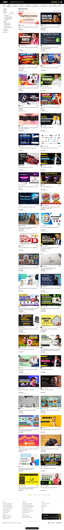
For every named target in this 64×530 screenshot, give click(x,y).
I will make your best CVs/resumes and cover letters (50, 288)
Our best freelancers (25, 512)
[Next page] (50, 495)
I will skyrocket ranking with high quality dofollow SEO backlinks (50, 28)
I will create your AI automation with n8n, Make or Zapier (28, 187)
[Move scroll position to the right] (60, 5)
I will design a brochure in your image (25, 167)
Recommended (57, 11)
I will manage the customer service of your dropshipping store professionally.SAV (26, 469)
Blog (42, 509)
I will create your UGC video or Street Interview (50, 67)
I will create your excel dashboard (47, 127)
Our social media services (7, 510)
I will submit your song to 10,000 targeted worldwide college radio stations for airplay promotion (28, 309)
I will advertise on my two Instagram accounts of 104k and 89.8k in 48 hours (28, 449)
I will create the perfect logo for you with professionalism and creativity (48, 269)
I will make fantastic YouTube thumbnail (48, 468)
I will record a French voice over (47, 389)
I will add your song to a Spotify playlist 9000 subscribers (27, 411)
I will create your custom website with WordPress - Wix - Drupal (28, 370)
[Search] (23, 2)
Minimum (4, 12)
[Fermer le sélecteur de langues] (37, 528)
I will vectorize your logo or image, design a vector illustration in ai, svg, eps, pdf (50, 208)
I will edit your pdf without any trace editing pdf (27, 247)
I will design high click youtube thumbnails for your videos (50, 108)
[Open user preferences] (62, 2)
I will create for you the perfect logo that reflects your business (28, 89)
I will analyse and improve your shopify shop (49, 487)
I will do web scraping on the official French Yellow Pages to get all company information (28, 488)
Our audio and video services (7, 506)
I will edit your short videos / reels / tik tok (26, 389)
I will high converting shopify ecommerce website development (50, 309)
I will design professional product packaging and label (27, 289)
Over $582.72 (7, 19)
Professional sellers (8, 23)
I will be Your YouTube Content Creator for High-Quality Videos (50, 449)
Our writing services (6, 509)
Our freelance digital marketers (27, 503)
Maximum (11, 12)
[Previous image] (19, 79)
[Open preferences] (58, 2)
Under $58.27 (7, 15)
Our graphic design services (7, 505)
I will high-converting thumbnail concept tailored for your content (28, 269)
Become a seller (44, 506)
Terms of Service (13, 522)
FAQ (42, 510)
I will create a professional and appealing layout (50, 227)
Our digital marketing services (7, 503)
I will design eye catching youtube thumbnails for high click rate (27, 68)
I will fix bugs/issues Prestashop (47, 369)
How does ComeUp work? (46, 503)
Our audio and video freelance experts (28, 506)
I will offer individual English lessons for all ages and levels (28, 28)
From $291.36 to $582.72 (9, 18)
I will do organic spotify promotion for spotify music (50, 429)
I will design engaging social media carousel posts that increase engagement (28, 128)
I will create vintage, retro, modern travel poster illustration (50, 411)
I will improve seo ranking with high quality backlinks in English (28, 108)
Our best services (5, 512)
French (6, 30)
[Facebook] (60, 522)
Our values (43, 505)
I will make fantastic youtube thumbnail (26, 349)
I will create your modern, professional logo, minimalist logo (49, 329)
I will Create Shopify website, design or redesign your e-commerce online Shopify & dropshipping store (51, 350)
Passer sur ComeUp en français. (31, 528)
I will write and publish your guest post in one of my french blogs (28, 329)
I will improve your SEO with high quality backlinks (28, 47)
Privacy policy (19, 522)
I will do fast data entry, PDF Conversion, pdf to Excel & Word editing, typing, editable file (28, 430)
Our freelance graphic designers (27, 505)
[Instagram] (59, 522)
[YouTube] (58, 522)
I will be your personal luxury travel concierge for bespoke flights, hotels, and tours (27, 228)
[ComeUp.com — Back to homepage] (5, 2)
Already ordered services (8, 27)
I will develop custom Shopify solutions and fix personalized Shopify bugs (49, 48)
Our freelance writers (25, 509)
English (6, 32)
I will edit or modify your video (46, 186)
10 (48, 494)
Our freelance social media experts (27, 510)
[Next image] (38, 79)
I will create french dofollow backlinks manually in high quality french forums (50, 248)
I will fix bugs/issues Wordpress (46, 167)
